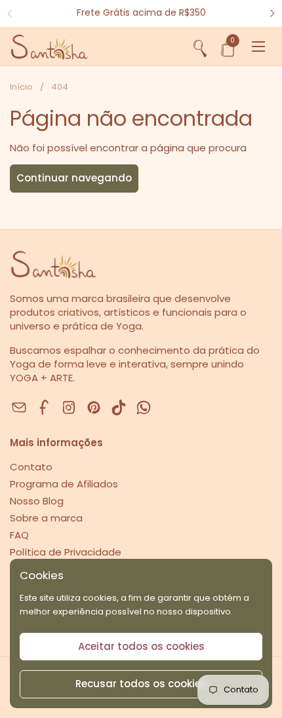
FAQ (19, 535)
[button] (200, 47)
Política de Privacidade (65, 552)
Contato (31, 467)
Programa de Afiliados (64, 484)
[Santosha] (49, 46)
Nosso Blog (37, 501)
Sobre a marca (46, 518)
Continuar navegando (74, 178)
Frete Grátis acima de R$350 (141, 13)
